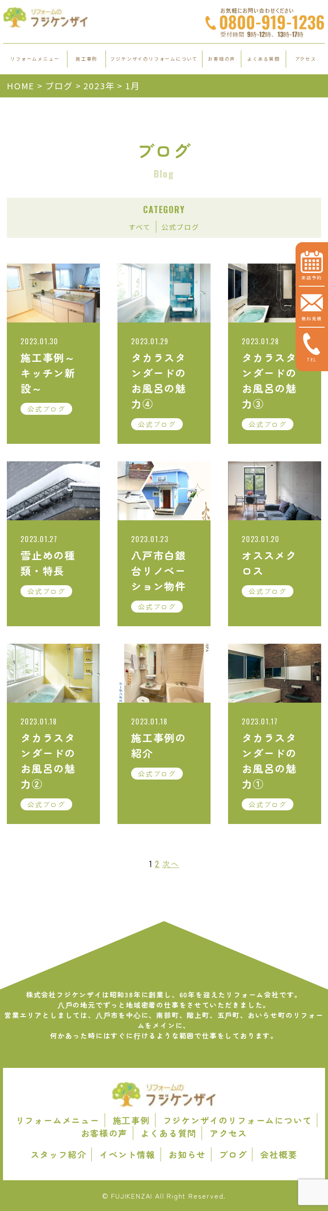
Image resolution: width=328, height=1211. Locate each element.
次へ (170, 863)
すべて (139, 227)
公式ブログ (180, 227)
